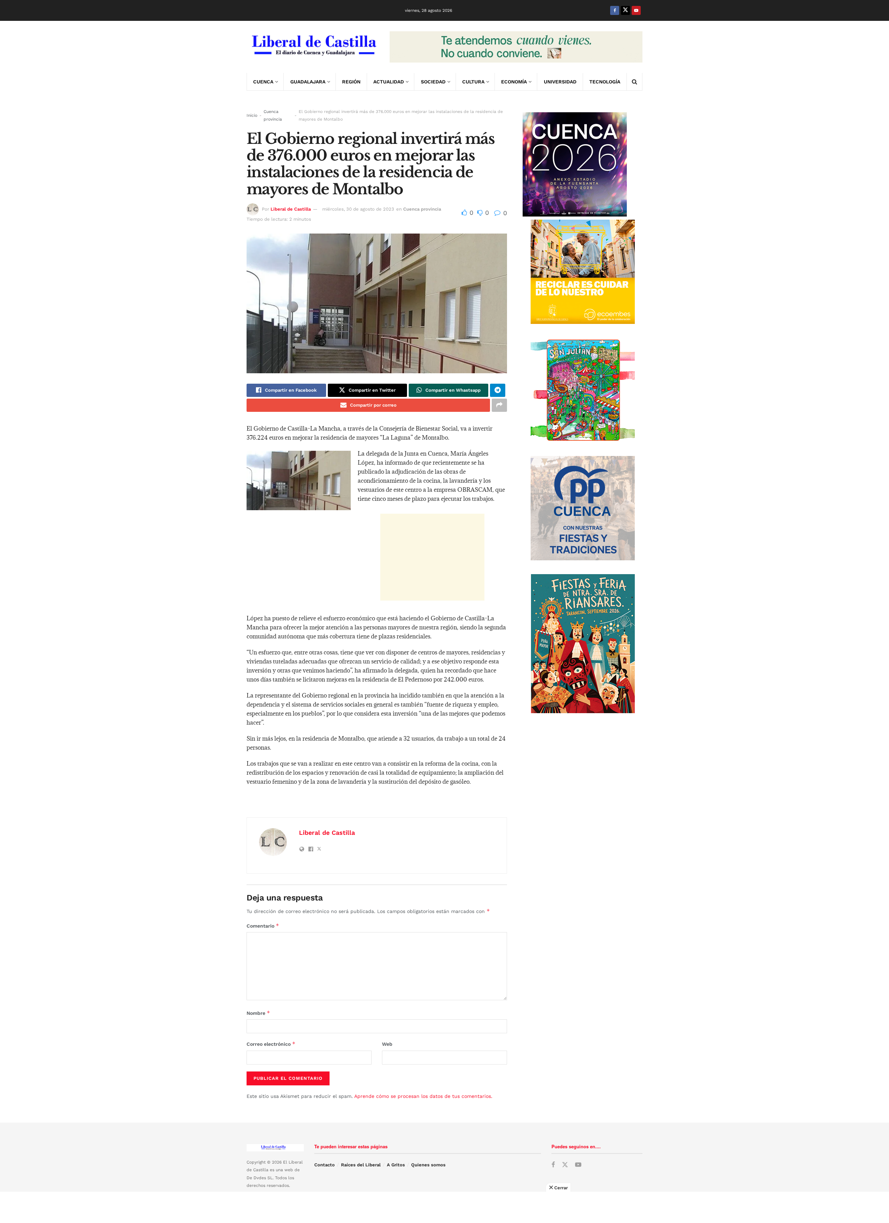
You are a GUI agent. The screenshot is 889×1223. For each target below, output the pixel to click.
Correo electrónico (271, 1044)
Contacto (324, 1164)
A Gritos (396, 1164)
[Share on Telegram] (497, 390)
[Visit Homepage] (313, 46)
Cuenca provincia (273, 115)
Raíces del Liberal (361, 1164)
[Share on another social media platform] (499, 405)
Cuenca (263, 81)
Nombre (258, 1013)
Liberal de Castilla (291, 209)
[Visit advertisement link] (516, 47)
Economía (514, 81)
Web (387, 1044)
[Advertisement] (432, 557)
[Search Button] (634, 81)
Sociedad (433, 81)
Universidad (560, 81)
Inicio (252, 115)
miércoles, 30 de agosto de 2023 (358, 209)
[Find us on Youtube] (636, 10)
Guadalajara (307, 81)
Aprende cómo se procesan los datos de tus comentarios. (423, 1096)
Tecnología (604, 81)
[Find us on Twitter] (625, 10)
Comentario (263, 925)
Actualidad (388, 81)
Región (351, 81)
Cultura (473, 81)
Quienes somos (428, 1164)
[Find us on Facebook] (614, 10)
